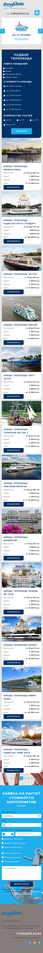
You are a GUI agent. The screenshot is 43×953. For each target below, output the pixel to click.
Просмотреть (13, 187)
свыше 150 (10, 125)
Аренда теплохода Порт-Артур (20, 377)
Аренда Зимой (11, 77)
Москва (8, 71)
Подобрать (21, 131)
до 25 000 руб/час (14, 109)
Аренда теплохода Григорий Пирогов (16, 485)
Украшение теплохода (13, 839)
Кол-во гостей (7, 830)
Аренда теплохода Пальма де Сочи (21, 593)
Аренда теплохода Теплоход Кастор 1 (16, 431)
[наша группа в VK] (30, 942)
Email (4, 821)
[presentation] (2, 31)
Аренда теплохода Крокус (20, 645)
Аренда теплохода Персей (20, 324)
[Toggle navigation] (37, 12)
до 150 (35, 120)
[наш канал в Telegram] (39, 942)
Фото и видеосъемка (12, 853)
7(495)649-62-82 (19, 13)
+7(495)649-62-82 (28, 933)
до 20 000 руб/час (14, 105)
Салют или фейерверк (13, 847)
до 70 (21, 120)
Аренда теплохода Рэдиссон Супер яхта (17, 751)
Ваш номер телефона (24, 830)
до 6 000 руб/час (13, 91)
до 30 (8, 120)
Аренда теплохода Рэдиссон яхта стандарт (20, 222)
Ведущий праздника (12, 857)
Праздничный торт (11, 861)
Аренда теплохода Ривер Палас (20, 697)
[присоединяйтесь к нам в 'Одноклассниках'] (34, 942)
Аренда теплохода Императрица (16, 168)
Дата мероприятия (9, 812)
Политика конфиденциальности (29, 946)
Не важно (9, 68)
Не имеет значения (14, 86)
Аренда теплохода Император (16, 539)
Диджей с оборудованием (15, 843)
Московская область (13, 74)
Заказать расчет (22, 884)
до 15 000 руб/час (14, 100)
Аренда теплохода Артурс (20, 274)
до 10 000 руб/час (14, 95)
